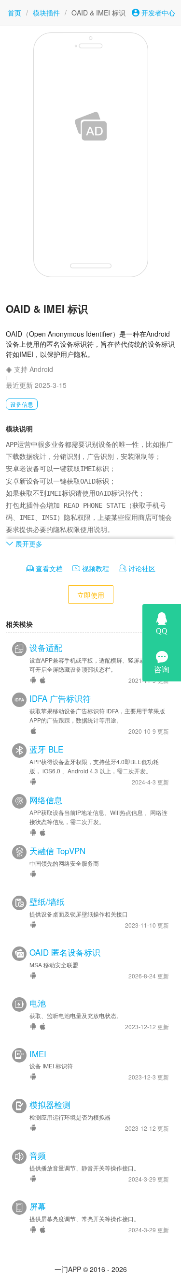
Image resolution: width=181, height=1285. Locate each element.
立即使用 (90, 595)
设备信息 (21, 404)
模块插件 (46, 12)
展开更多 (28, 543)
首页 (14, 12)
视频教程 (94, 568)
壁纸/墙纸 (47, 901)
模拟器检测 (49, 1104)
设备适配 (45, 647)
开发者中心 (157, 12)
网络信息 (45, 800)
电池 (37, 1003)
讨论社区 (140, 568)
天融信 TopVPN (57, 851)
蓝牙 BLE (46, 749)
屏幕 (37, 1206)
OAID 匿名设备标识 (64, 952)
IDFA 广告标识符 (60, 698)
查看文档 (48, 568)
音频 (37, 1155)
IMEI (37, 1054)
